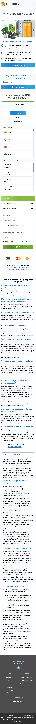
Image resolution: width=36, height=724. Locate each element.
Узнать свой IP (18, 701)
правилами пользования (21, 267)
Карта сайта (9, 687)
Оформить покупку (18, 65)
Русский (18, 721)
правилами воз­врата (14, 269)
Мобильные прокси (26, 684)
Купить (18, 247)
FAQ (9, 680)
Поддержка (9, 684)
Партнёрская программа (10, 691)
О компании (9, 677)
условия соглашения (20, 225)
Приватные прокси (26, 677)
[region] (18, 143)
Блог (18, 704)
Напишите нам (18, 104)
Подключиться (18, 87)
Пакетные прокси (26, 680)
